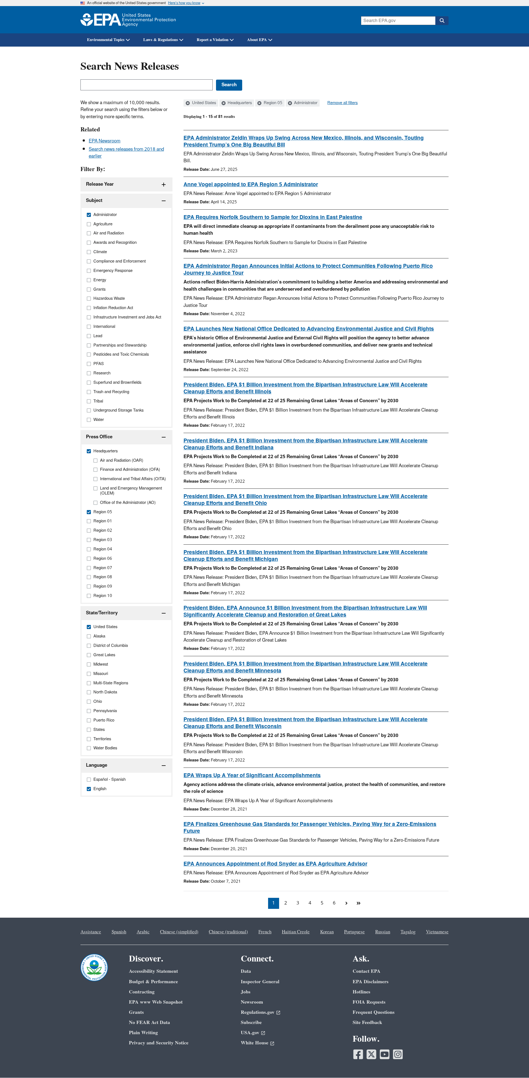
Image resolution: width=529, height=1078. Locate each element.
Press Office (99, 437)
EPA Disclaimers (370, 982)
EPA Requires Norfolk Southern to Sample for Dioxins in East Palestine (272, 217)
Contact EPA (366, 971)
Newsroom (252, 1002)
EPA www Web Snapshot (156, 1002)
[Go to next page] (346, 903)
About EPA (257, 40)
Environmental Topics (106, 40)
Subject (94, 201)
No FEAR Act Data (149, 1022)
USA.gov (250, 1033)
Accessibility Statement (153, 971)
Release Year (100, 184)
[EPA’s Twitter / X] (371, 1054)
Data (246, 971)
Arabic (143, 932)
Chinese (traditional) (228, 932)
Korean (327, 932)
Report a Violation (212, 40)
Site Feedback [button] (367, 1022)
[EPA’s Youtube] (384, 1054)
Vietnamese (437, 932)
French (264, 932)
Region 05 (272, 103)
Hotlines (361, 992)
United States (203, 103)
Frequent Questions (374, 1012)
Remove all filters (342, 103)
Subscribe (251, 1022)
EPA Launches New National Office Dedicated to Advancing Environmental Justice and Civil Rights (308, 328)
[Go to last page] (358, 903)
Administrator (305, 103)
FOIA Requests (369, 1002)
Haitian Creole (296, 932)
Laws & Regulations (160, 40)
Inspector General (260, 982)
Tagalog (408, 932)
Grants (136, 1012)
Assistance (90, 932)
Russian (382, 932)
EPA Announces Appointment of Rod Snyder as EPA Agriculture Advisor (275, 863)
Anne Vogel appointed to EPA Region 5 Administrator (250, 184)
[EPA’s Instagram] (397, 1054)
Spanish (119, 932)
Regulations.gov (257, 1012)
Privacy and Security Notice (158, 1043)
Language (96, 765)
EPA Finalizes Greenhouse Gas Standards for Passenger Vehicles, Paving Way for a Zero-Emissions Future (309, 828)
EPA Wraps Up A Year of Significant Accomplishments (252, 775)
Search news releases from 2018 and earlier (126, 152)
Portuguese (354, 932)
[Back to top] (513, 1062)
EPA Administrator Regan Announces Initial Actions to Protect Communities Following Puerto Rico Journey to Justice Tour (308, 270)
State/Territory (102, 613)
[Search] (442, 20)
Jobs (245, 992)
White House (254, 1043)
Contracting (142, 992)
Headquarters (239, 103)
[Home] (128, 20)
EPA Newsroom (104, 141)
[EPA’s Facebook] (358, 1054)
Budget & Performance (153, 982)
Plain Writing (143, 1033)
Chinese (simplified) (179, 932)
